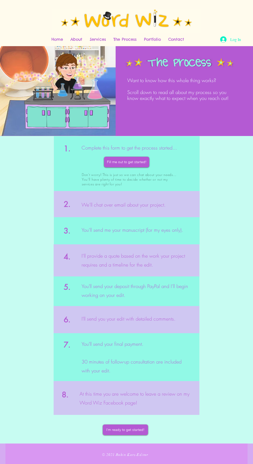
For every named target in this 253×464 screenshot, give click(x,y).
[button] (76, 39)
